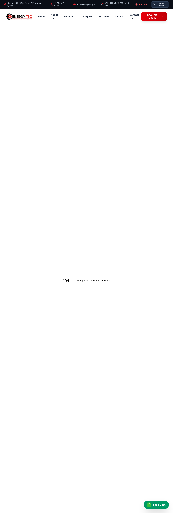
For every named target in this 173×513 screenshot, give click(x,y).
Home (41, 16)
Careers (119, 16)
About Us (54, 16)
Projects (87, 16)
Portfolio (103, 16)
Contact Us (134, 16)
